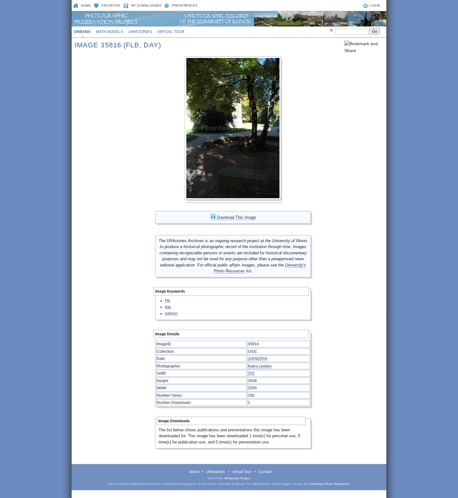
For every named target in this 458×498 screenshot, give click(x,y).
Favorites (111, 5)
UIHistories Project (237, 478)
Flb (167, 301)
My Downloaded (146, 5)
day (168, 307)
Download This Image (236, 217)
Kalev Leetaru (260, 366)
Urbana (82, 32)
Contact (265, 472)
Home (86, 5)
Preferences (185, 5)
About (194, 472)
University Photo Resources (329, 484)
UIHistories (140, 32)
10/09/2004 (257, 359)
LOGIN (374, 5)
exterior (171, 313)
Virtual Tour (170, 32)
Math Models (109, 32)
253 (251, 373)
